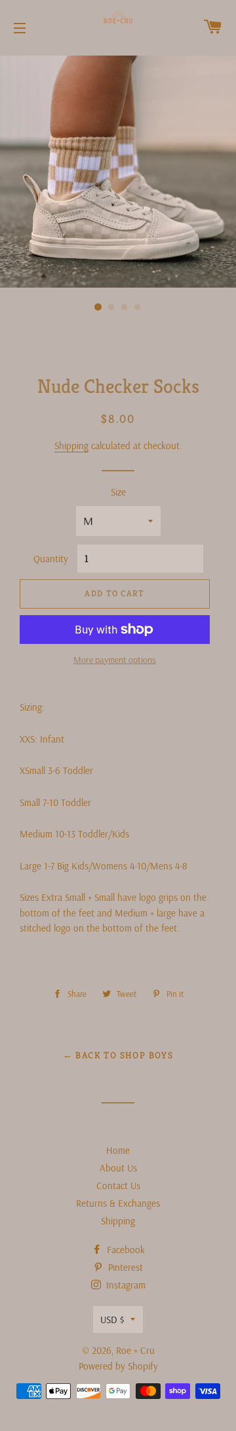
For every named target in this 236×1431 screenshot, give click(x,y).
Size (118, 492)
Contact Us (118, 1185)
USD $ (112, 1319)
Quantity (50, 558)
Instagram (125, 1285)
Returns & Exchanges (118, 1203)
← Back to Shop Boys (118, 1055)
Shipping (71, 445)
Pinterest (124, 1267)
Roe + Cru (135, 1350)
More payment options (114, 659)
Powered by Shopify (118, 1366)
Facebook (124, 1249)
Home (118, 1150)
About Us (118, 1168)
